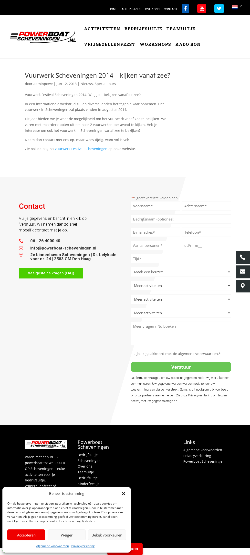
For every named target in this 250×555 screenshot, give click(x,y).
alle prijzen (131, 9)
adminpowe (43, 83)
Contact (170, 9)
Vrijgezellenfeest (109, 45)
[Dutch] (237, 8)
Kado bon (188, 45)
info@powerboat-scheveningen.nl (63, 248)
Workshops (155, 45)
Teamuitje (180, 29)
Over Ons (152, 9)
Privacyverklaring (83, 546)
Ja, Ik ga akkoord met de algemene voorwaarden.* (179, 353)
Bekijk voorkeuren (107, 535)
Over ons (85, 466)
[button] (123, 493)
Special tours (105, 83)
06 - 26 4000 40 (45, 240)
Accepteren (26, 535)
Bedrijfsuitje (143, 29)
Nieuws (87, 83)
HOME (113, 9)
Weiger (67, 535)
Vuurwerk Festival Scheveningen (81, 148)
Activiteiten (102, 29)
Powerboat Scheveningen (204, 461)
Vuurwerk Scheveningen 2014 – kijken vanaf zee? (97, 75)
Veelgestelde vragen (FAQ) (51, 273)
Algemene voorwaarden (52, 546)
